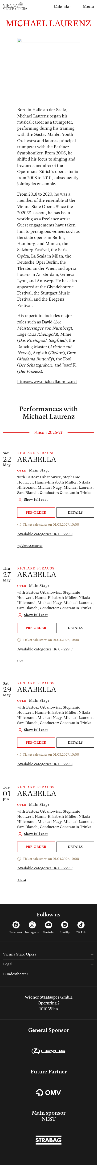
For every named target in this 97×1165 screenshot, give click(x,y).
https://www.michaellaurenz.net (47, 381)
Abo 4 (21, 880)
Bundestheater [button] (15, 974)
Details (75, 512)
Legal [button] (7, 964)
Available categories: (45, 534)
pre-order (36, 512)
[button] (32, 499)
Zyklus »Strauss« (30, 546)
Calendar (62, 6)
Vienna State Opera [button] (19, 954)
